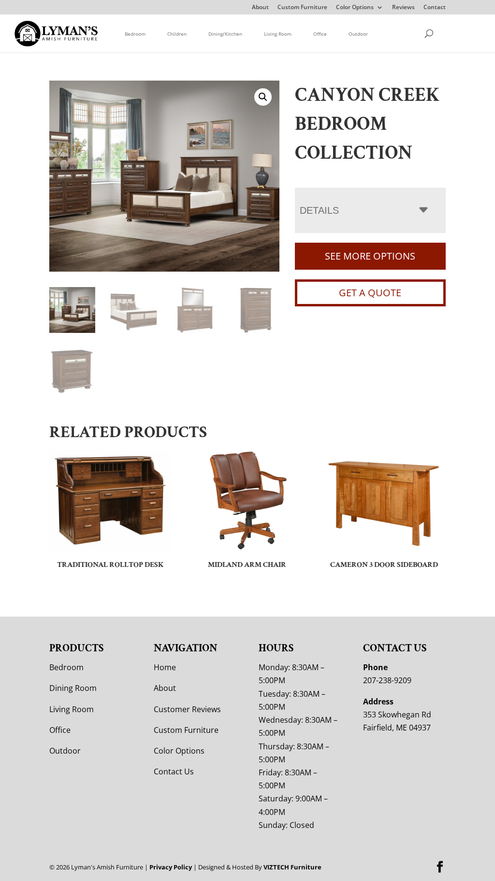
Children (177, 33)
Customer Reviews (187, 709)
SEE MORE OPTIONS (370, 255)
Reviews (403, 7)
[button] (263, 97)
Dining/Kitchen (225, 33)
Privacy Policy (170, 867)
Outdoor (358, 33)
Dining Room (73, 688)
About (260, 7)
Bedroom (135, 33)
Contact (434, 7)
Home (165, 667)
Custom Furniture (302, 7)
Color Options (355, 7)
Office (320, 33)
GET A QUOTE (370, 292)
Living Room (277, 33)
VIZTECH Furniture (292, 867)
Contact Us (174, 771)
